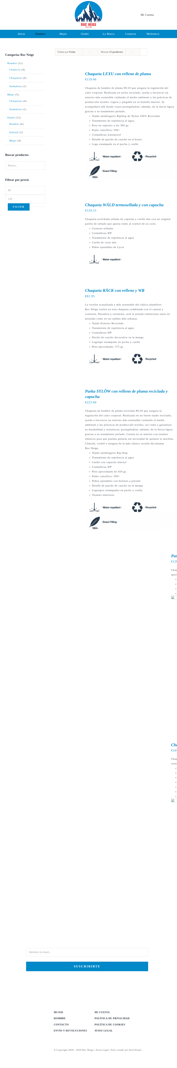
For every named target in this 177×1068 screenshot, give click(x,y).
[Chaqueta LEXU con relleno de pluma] (66, 73)
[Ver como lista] (143, 52)
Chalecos (15, 69)
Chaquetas (15, 78)
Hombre (12, 63)
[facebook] (5, 15)
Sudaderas (15, 86)
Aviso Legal (102, 1050)
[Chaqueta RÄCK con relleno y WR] (66, 290)
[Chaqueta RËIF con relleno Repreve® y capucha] (95, 744)
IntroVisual (135, 1050)
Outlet (11, 117)
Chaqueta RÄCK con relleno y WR (115, 290)
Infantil (13, 132)
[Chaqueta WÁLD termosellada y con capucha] (66, 204)
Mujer (11, 94)
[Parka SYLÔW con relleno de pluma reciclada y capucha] (66, 390)
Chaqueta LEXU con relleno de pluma (118, 74)
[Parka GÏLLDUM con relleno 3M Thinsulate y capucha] (95, 555)
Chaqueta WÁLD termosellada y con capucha (124, 205)
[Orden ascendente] (94, 52)
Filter (19, 207)
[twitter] (11, 15)
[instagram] (16, 15)
